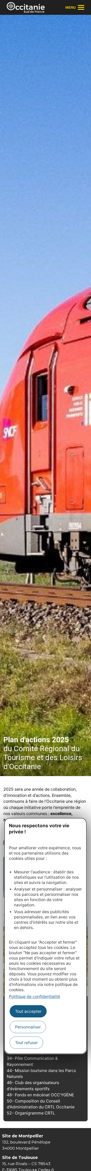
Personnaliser (28, 1026)
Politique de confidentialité (34, 996)
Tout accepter (28, 1011)
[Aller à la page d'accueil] (26, 7)
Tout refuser (26, 1042)
